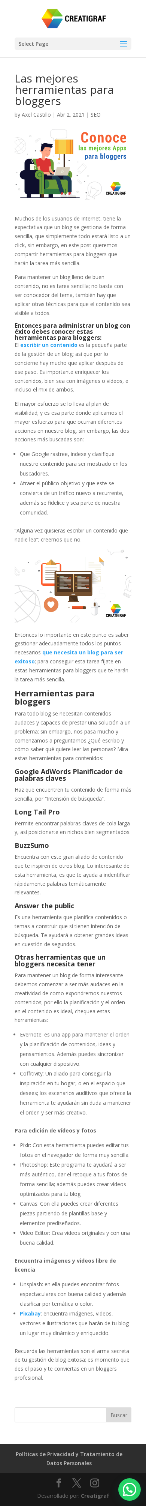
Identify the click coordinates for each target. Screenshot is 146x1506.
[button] (129, 1489)
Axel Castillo (36, 114)
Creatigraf (95, 1495)
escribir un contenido (48, 344)
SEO (96, 114)
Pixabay (30, 1313)
